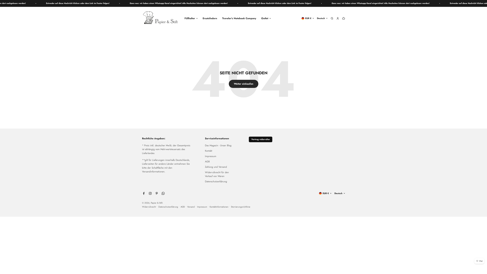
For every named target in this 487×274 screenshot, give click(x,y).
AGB (207, 161)
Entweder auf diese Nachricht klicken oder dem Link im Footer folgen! (49, 3)
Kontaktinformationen (219, 206)
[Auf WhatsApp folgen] (163, 193)
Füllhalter (190, 18)
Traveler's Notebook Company (239, 18)
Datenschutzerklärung (216, 181)
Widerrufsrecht (149, 206)
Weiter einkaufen (243, 83)
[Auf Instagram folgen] (150, 193)
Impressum (210, 156)
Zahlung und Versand (216, 167)
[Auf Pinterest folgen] (156, 193)
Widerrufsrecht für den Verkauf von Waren (217, 174)
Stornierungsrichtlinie (240, 206)
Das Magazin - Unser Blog (218, 145)
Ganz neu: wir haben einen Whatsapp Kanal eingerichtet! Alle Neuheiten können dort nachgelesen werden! (151, 3)
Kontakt (208, 150)
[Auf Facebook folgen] (143, 193)
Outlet (264, 18)
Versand (191, 206)
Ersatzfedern (210, 18)
